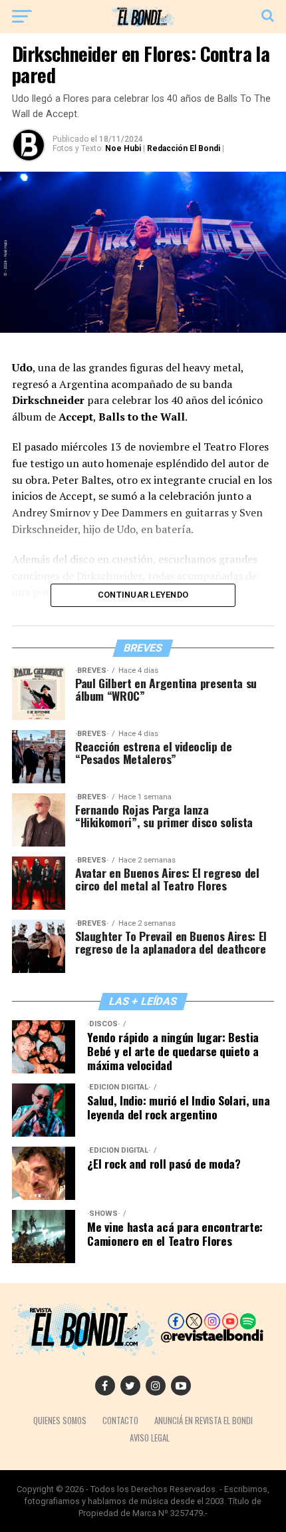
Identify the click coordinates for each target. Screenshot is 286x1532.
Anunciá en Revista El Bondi (203, 1420)
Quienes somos (59, 1420)
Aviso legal (150, 1438)
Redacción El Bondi (183, 148)
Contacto (120, 1420)
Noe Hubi (123, 148)
